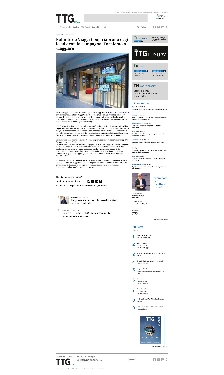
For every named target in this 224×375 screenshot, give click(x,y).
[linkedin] (162, 27)
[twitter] (158, 27)
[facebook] (154, 27)
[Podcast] (138, 27)
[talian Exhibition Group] (162, 17)
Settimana (137, 231)
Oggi (133, 231)
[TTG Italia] (68, 18)
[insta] (166, 27)
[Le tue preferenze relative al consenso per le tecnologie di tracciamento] (221, 373)
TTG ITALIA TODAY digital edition (160, 347)
